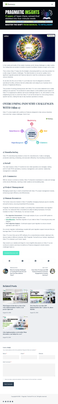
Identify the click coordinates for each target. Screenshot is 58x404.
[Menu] (52, 4)
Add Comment (7, 362)
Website (41, 353)
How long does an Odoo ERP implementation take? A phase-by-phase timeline (41, 307)
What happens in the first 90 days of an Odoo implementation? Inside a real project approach (14, 307)
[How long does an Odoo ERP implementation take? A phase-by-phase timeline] (42, 296)
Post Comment (8, 384)
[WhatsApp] (48, 261)
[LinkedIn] (35, 261)
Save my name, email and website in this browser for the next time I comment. (23, 379)
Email (22, 353)
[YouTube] (10, 401)
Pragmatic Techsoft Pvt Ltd (29, 396)
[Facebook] (9, 261)
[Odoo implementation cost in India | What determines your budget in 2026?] (15, 323)
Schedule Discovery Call (11, 253)
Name (5, 353)
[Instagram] (12, 401)
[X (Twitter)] (22, 261)
